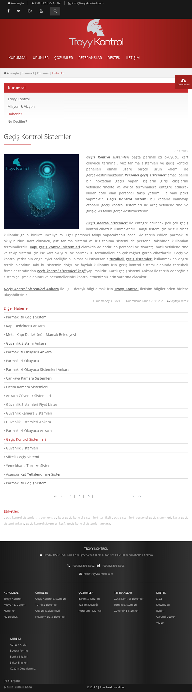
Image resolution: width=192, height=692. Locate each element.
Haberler (15, 114)
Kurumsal (17, 87)
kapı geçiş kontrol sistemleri (78, 517)
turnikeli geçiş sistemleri (117, 517)
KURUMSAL (17, 57)
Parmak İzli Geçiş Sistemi (26, 317)
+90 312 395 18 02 (47, 3)
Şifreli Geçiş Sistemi (22, 456)
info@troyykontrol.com (87, 3)
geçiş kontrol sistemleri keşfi (46, 523)
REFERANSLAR (90, 57)
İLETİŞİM (133, 57)
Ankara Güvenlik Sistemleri (28, 395)
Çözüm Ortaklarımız (23, 668)
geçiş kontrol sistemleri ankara (88, 523)
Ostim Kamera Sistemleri (26, 387)
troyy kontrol (47, 517)
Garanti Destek (165, 616)
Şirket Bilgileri (19, 662)
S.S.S (159, 598)
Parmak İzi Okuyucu (22, 360)
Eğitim (160, 610)
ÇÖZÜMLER (63, 57)
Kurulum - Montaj (90, 610)
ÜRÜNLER (41, 57)
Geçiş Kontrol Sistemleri (25, 439)
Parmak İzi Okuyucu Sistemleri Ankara (37, 369)
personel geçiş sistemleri (153, 517)
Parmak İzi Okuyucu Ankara (28, 352)
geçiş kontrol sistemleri (20, 517)
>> (139, 496)
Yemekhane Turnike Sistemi (28, 465)
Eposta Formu (19, 650)
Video (160, 622)
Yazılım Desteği (88, 604)
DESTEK (114, 57)
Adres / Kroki (18, 644)
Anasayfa (17, 3)
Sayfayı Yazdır (179, 301)
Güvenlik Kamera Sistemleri (28, 413)
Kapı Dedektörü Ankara (25, 325)
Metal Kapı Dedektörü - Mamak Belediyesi (40, 334)
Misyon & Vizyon (21, 106)
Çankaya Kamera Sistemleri (28, 378)
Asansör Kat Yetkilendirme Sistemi (34, 474)
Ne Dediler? (17, 121)
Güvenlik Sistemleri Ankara (28, 421)
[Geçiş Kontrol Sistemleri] (41, 228)
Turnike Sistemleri (46, 604)
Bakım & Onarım (89, 598)
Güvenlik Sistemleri (21, 448)
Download (184, 84)
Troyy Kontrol (19, 99)
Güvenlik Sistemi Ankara (25, 343)
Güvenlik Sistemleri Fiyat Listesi (31, 404)
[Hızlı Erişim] (12, 681)
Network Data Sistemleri (50, 616)
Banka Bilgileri (19, 656)
